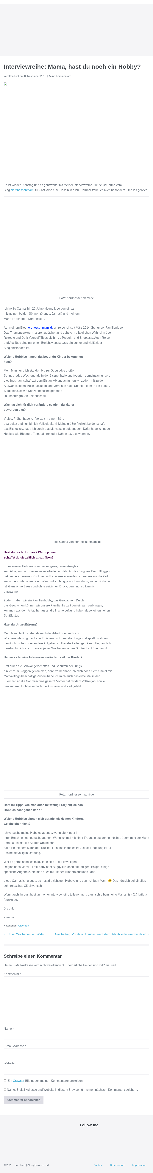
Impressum (139, 1164)
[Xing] (108, 1134)
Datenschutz (117, 1164)
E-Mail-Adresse (15, 1046)
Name (9, 1028)
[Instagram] (95, 1134)
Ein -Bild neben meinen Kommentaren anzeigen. (45, 1080)
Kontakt (98, 1164)
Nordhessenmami (22, 190)
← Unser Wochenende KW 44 (24, 934)
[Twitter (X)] (86, 1134)
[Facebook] (82, 1134)
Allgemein (23, 925)
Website (9, 1063)
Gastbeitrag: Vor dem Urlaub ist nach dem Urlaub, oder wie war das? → (102, 934)
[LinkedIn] (99, 1134)
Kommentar (12, 974)
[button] (142, 29)
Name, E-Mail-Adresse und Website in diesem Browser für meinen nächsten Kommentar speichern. (72, 1089)
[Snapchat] (103, 1134)
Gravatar (18, 1080)
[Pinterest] (91, 1134)
